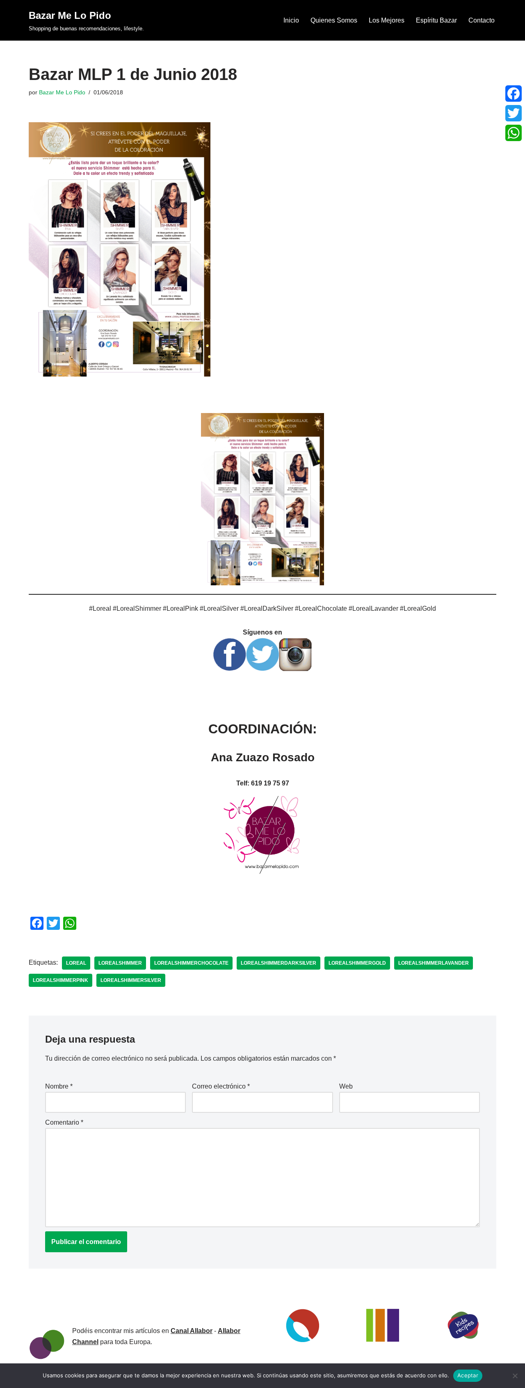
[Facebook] (513, 93)
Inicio (291, 20)
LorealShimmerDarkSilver (278, 963)
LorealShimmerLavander (433, 963)
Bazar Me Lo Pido (62, 92)
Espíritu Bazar (436, 20)
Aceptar (467, 1375)
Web (346, 1086)
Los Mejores (386, 20)
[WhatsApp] (513, 133)
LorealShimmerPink (60, 980)
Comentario (64, 1122)
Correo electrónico (221, 1086)
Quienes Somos (333, 20)
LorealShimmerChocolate (191, 963)
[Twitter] (513, 113)
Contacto (481, 20)
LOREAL (76, 963)
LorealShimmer (120, 963)
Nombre (59, 1086)
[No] (515, 1376)
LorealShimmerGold (357, 963)
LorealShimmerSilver (130, 980)
